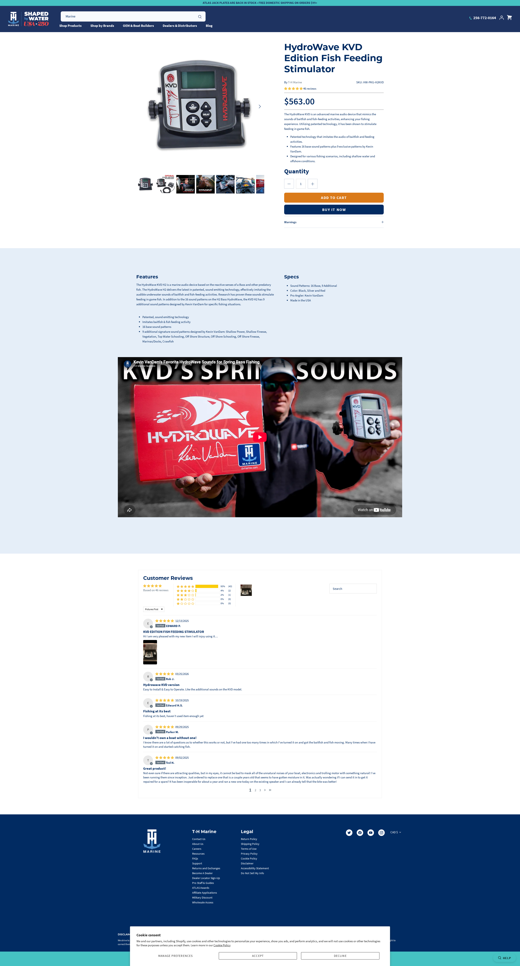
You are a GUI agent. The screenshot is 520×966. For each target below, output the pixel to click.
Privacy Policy (249, 853)
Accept (258, 956)
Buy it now (334, 209)
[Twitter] (349, 832)
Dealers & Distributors (180, 25)
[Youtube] (370, 832)
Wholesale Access (202, 902)
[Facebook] (360, 832)
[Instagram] (381, 832)
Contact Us (198, 839)
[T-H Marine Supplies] (28, 19)
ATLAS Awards (200, 888)
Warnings (290, 222)
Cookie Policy (222, 945)
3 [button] (260, 790)
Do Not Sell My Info (252, 873)
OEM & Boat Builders (138, 25)
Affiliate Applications (204, 892)
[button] (293, 88)
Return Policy (249, 839)
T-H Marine (295, 82)
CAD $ (394, 832)
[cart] (509, 17)
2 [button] (255, 790)
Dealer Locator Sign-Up (206, 878)
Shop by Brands (102, 25)
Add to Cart (334, 197)
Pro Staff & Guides (203, 883)
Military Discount (202, 897)
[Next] (259, 106)
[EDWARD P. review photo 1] (150, 652)
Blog (209, 25)
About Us (197, 844)
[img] (164, 621)
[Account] (501, 17)
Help (507, 958)
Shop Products (70, 25)
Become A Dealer (202, 873)
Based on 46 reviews (155, 590)
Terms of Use (249, 849)
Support (197, 863)
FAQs (195, 858)
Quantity (296, 171)
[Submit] (200, 16)
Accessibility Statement (255, 868)
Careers (196, 849)
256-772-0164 (484, 17)
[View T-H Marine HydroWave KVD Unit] (145, 184)
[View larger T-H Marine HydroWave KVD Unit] (200, 106)
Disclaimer (247, 863)
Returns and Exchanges (206, 868)
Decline (340, 956)
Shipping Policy (250, 844)
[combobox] (133, 16)
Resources (198, 853)
